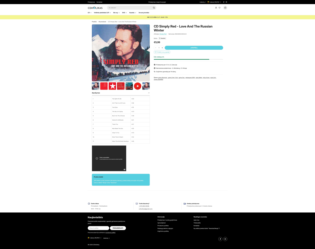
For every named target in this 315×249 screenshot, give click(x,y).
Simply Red (163, 34)
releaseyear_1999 (190, 77)
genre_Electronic (163, 77)
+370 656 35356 (144, 206)
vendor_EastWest (158, 79)
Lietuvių (202, 2)
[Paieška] (154, 8)
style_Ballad (199, 77)
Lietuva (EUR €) (214, 2)
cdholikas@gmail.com (145, 209)
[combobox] (131, 8)
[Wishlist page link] (219, 8)
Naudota (163, 38)
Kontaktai (99, 2)
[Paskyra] (218, 8)
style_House (206, 77)
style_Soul (213, 77)
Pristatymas (91, 2)
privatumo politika (110, 232)
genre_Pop (182, 77)
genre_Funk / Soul (173, 77)
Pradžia (94, 21)
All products (102, 21)
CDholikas (96, 244)
